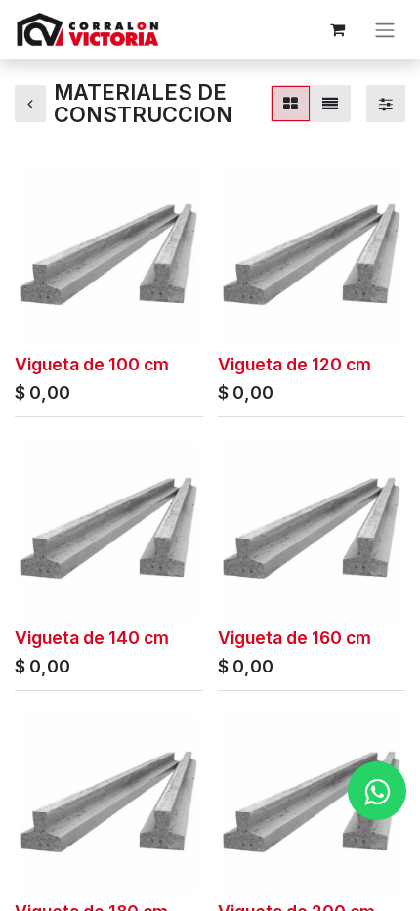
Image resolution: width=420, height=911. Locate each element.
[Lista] (330, 103)
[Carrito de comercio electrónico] (337, 29)
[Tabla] (291, 103)
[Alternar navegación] (384, 29)
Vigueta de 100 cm (92, 364)
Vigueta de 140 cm (92, 638)
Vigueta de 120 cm (294, 364)
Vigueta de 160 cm (294, 638)
